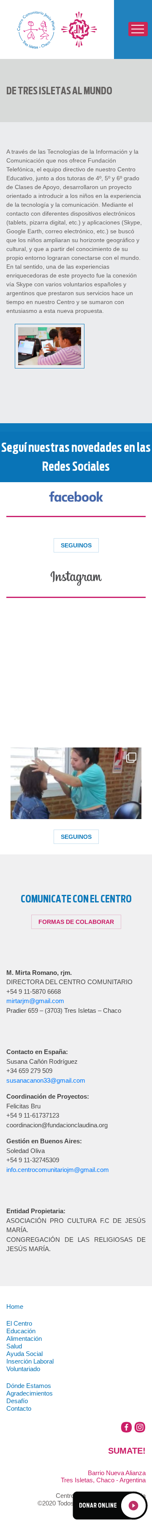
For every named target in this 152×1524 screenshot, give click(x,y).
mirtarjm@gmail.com (35, 1000)
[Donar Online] (110, 1504)
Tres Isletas (57, 29)
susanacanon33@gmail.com (45, 1080)
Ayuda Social (24, 1354)
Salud (14, 1346)
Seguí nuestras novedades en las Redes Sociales (76, 457)
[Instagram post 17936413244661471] (76, 678)
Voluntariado (23, 1369)
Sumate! (140, 1450)
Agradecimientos (29, 1393)
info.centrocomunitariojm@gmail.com (57, 1169)
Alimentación (24, 1338)
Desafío (17, 1401)
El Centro (19, 1323)
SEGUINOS (76, 545)
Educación (20, 1331)
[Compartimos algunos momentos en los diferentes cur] (76, 812)
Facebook (126, 1427)
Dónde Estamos (28, 1386)
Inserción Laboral (30, 1361)
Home (14, 1306)
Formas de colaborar (76, 921)
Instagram (140, 1427)
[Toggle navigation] (138, 29)
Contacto (18, 1408)
